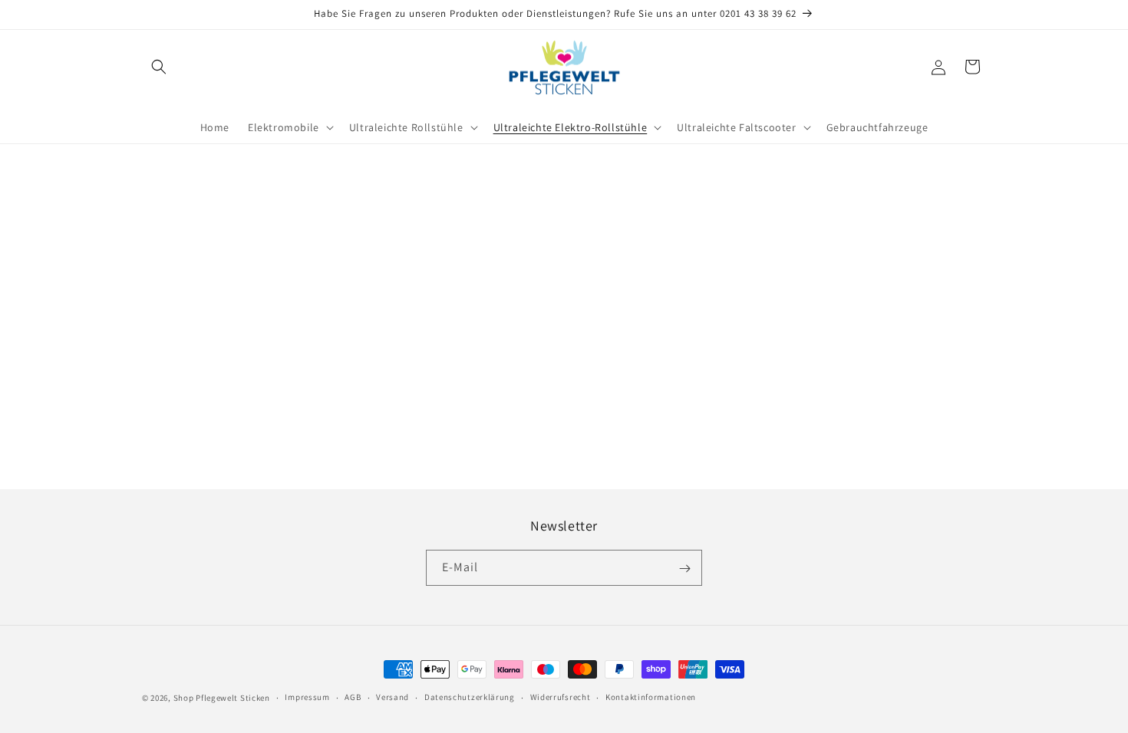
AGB (353, 697)
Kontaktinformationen (650, 697)
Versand (392, 697)
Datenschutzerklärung (469, 697)
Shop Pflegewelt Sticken (221, 697)
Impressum (307, 697)
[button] (159, 67)
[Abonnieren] (684, 569)
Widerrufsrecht (560, 697)
